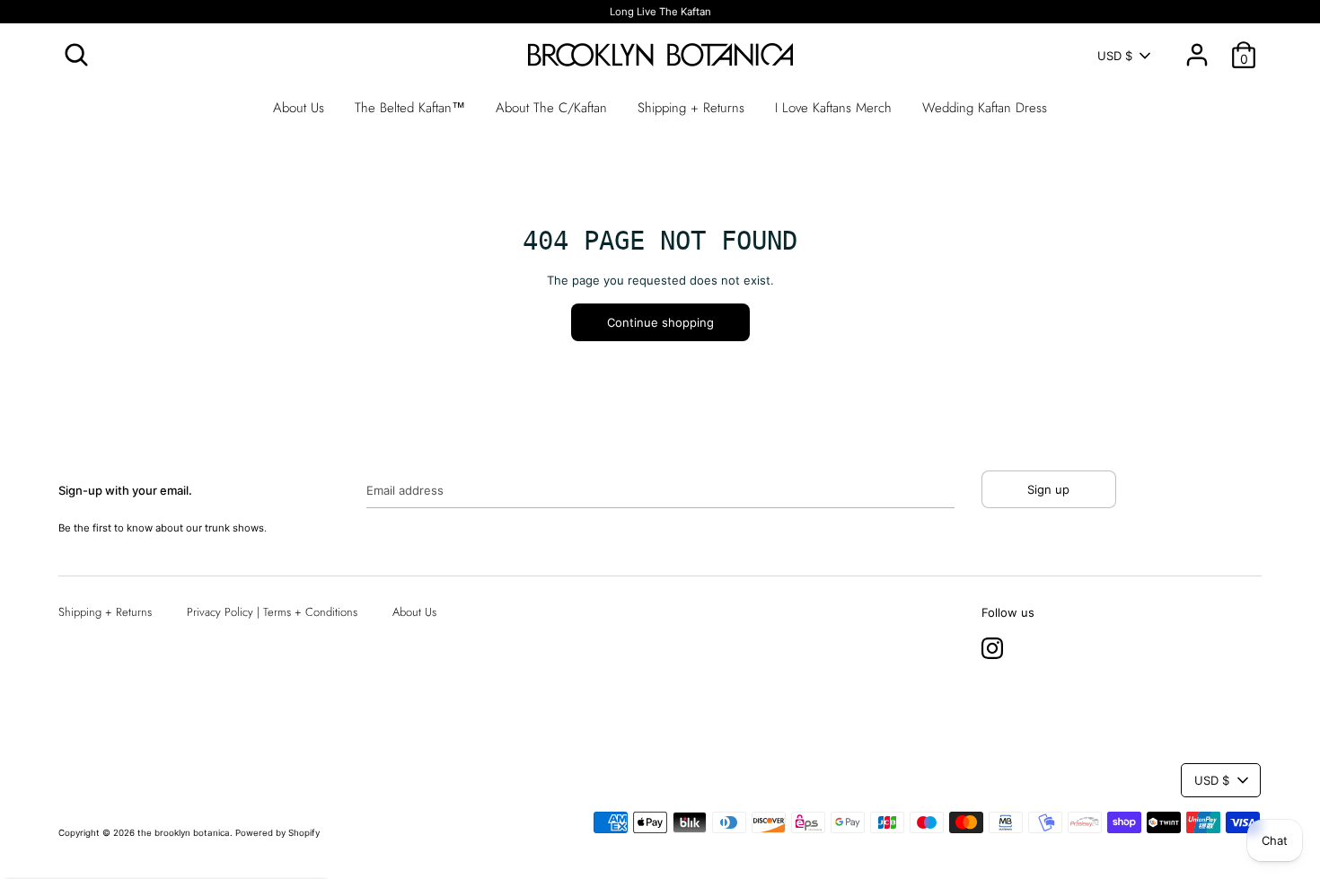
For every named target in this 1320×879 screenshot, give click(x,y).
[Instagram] (992, 644)
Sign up (1048, 489)
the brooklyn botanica (183, 833)
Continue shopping (660, 322)
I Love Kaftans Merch (833, 108)
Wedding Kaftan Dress (984, 108)
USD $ (1114, 55)
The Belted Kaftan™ (410, 108)
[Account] (1197, 46)
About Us (298, 108)
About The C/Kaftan (551, 108)
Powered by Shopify (277, 833)
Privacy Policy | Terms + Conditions (272, 611)
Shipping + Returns (691, 108)
